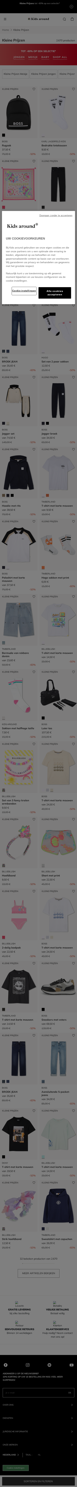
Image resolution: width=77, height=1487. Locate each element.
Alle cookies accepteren (55, 293)
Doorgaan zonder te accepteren (56, 215)
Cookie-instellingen (24, 290)
